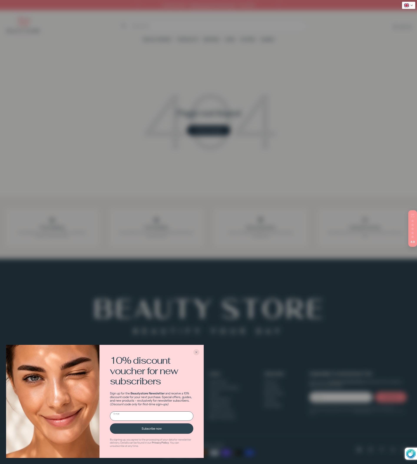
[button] (412, 228)
